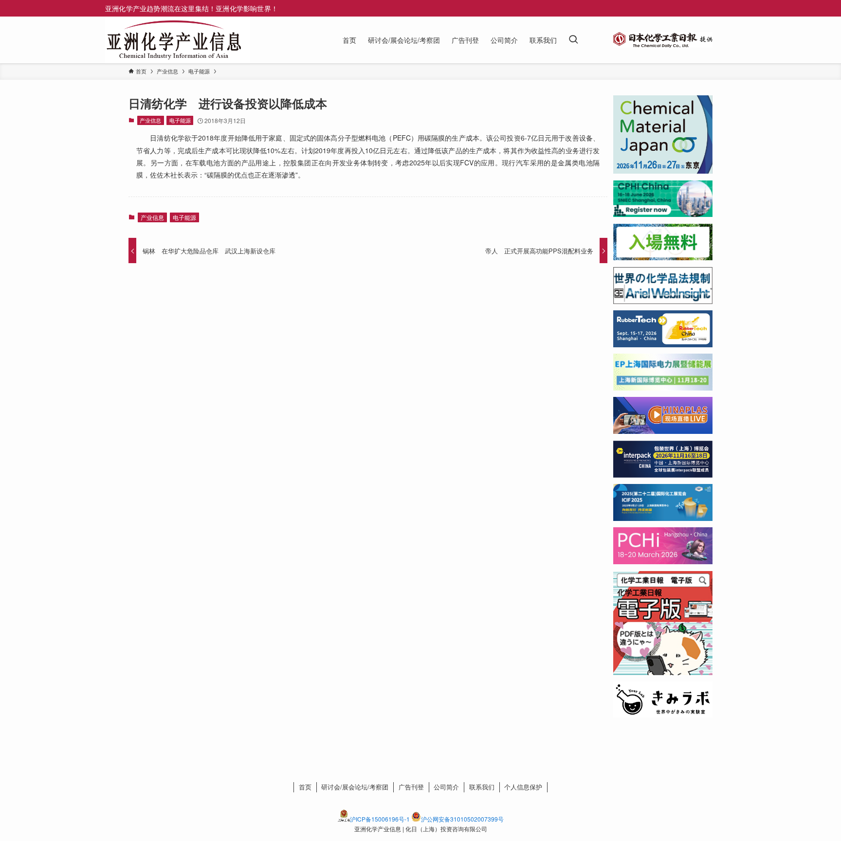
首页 (305, 786)
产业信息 (150, 120)
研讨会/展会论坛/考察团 (354, 786)
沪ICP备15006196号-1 (380, 819)
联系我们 (481, 786)
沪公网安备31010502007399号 (462, 819)
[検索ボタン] (573, 40)
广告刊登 (411, 786)
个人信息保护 (523, 786)
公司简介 (446, 786)
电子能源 (180, 120)
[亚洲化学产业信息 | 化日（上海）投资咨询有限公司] (174, 39)
